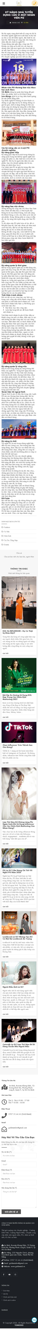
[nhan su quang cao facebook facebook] (4, 1274)
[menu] (4, 3)
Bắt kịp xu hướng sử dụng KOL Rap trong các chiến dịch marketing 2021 (17, 697)
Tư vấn (26, 22)
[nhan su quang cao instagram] (15, 1274)
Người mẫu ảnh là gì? (13, 987)
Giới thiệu (6, 1290)
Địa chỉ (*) (6, 1179)
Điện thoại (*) (7, 1170)
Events (6, 544)
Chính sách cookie (9, 1300)
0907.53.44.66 (14, 1114)
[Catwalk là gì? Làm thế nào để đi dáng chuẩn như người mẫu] (19, 1030)
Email (4, 1161)
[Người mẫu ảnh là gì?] (19, 973)
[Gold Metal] (19, 3)
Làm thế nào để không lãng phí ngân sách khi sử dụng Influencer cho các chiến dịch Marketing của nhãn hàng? (19, 825)
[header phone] (34, 3)
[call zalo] (34, 1320)
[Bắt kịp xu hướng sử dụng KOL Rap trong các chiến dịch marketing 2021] (19, 675)
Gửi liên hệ (10, 1211)
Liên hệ (5, 1294)
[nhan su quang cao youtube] (9, 1274)
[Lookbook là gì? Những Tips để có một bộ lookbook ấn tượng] (19, 922)
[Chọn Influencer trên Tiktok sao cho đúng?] (19, 732)
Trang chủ (16, 22)
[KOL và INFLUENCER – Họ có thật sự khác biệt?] (19, 602)
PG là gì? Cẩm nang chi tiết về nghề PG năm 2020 (17, 871)
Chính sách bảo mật (9, 1297)
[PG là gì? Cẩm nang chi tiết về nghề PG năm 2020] (19, 858)
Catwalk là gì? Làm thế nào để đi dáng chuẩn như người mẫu (19, 1045)
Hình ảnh (7, 536)
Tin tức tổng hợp (11, 540)
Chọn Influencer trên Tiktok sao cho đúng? (17, 746)
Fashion (7, 527)
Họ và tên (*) (7, 1152)
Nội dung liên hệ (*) (9, 1188)
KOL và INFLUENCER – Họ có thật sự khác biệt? (18, 632)
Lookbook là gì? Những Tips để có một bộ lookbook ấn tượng (18, 937)
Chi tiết (6, 653)
